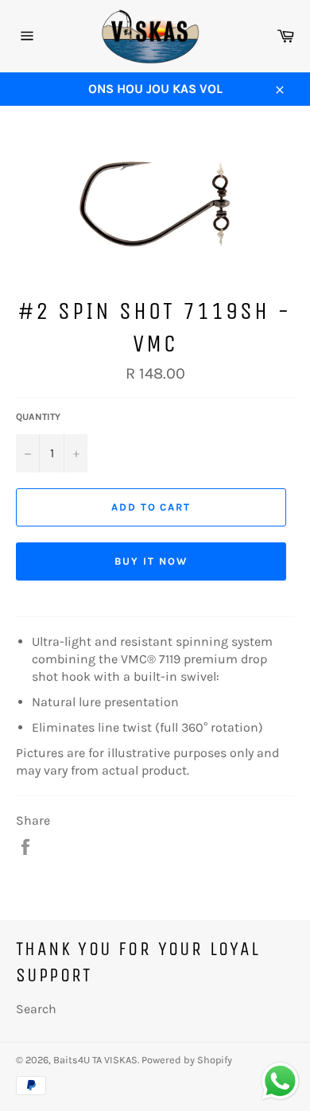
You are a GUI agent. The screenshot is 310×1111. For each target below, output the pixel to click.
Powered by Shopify (186, 1060)
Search (36, 1008)
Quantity (38, 416)
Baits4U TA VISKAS (95, 1060)
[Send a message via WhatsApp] (280, 1081)
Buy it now (151, 561)
